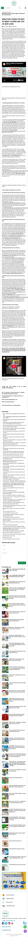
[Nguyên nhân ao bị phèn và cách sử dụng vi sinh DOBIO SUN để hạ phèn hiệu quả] (5, 701)
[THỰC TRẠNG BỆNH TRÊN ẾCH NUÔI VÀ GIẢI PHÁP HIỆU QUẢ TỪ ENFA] (5, 577)
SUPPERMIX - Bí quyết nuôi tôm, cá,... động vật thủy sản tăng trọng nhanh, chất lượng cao (17, 747)
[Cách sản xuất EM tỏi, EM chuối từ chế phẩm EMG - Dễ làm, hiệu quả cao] (5, 788)
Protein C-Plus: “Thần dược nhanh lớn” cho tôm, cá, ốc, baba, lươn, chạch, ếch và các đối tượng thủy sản (17, 755)
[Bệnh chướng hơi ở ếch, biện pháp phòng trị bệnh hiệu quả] (5, 622)
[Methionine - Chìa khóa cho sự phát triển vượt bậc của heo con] (5, 630)
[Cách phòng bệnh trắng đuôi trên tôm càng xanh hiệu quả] (5, 654)
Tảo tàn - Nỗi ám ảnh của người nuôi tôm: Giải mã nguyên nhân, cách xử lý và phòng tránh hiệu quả (17, 668)
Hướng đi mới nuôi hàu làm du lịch (10, 524)
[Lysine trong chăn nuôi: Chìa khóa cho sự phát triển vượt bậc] (5, 614)
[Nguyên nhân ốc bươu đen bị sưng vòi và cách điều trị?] (5, 835)
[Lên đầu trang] (25, 935)
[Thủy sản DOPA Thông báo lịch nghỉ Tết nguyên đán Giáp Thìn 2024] (5, 717)
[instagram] (9, 923)
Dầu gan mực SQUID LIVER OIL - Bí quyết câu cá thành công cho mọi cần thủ (17, 636)
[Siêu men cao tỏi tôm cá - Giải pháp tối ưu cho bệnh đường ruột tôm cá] (5, 804)
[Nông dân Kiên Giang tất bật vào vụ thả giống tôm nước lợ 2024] (5, 709)
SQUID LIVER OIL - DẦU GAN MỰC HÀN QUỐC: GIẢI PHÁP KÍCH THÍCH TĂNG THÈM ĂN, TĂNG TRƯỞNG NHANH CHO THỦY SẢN (13, 485)
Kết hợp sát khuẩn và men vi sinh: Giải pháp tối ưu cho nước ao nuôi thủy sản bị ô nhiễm (17, 597)
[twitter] (6, 923)
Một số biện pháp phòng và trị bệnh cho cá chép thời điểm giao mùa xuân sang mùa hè (17, 644)
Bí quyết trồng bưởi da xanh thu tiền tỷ (11, 539)
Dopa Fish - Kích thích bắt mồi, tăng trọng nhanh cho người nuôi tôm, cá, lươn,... (17, 739)
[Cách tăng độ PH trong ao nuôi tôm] (5, 851)
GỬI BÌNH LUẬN (22, 562)
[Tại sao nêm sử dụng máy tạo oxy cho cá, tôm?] (5, 677)
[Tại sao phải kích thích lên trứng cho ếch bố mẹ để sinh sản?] (5, 733)
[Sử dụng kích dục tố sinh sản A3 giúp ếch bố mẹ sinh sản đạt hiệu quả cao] (5, 693)
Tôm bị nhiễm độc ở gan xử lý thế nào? (11, 517)
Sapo (17, 935)
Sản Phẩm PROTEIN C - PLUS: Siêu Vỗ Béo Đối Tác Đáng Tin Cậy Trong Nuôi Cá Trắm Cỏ (17, 818)
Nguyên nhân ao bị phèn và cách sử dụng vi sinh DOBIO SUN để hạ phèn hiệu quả (16, 700)
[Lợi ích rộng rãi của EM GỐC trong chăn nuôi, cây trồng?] (5, 772)
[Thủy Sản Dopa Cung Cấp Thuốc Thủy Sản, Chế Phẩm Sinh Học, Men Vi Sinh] (14, 913)
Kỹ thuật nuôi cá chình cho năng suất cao (12, 532)
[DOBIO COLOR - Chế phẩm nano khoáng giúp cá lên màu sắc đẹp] (5, 725)
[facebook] (3, 923)
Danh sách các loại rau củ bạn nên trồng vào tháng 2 (14, 534)
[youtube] (12, 923)
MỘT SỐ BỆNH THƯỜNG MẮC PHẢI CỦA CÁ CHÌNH (13, 530)
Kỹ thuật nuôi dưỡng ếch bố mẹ (9, 490)
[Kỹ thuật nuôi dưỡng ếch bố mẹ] (5, 780)
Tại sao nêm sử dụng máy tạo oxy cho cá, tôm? (13, 454)
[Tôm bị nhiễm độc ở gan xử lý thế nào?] (5, 867)
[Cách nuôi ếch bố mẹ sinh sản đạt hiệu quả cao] (5, 685)
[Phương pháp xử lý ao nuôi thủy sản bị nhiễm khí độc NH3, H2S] (5, 583)
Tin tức (8, 12)
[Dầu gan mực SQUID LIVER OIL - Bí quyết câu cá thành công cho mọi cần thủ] (5, 638)
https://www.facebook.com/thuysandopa (11, 405)
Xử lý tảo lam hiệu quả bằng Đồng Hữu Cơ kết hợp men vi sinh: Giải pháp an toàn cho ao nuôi (17, 589)
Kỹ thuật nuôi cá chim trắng (9, 535)
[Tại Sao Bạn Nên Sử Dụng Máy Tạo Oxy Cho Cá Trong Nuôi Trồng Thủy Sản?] (5, 827)
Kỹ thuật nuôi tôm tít (7, 537)
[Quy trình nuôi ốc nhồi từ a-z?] (5, 843)
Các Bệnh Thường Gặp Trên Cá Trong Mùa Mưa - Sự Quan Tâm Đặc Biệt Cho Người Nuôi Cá (17, 810)
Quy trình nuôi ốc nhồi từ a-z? (9, 511)
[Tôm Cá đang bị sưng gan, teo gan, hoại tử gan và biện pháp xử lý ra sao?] (5, 859)
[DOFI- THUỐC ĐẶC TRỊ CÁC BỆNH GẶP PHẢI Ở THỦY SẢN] (5, 571)
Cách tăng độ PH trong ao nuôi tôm (10, 512)
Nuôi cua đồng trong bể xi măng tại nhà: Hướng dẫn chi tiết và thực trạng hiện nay (17, 605)
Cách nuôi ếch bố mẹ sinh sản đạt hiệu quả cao (13, 455)
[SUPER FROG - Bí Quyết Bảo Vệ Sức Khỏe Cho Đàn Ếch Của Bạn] (5, 662)
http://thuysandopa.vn (9, 401)
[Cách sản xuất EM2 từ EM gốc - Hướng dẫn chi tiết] (5, 796)
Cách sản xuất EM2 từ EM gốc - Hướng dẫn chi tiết (14, 495)
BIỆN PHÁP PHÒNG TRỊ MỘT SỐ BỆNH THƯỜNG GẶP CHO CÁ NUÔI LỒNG (13, 21)
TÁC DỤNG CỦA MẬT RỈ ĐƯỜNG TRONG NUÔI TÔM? (13, 526)
